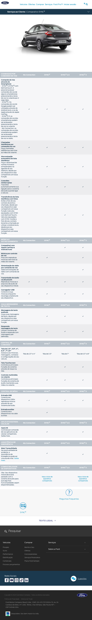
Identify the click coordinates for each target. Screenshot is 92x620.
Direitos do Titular (27, 599)
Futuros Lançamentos (11, 564)
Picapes (6, 547)
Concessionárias (30, 554)
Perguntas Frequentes (69, 499)
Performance (8, 554)
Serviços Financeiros (32, 557)
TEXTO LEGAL (46, 521)
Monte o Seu (29, 547)
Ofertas (27, 551)
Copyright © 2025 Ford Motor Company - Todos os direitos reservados (26, 595)
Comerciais (7, 561)
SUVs (5, 551)
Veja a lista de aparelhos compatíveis (47, 479)
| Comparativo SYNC (26, 11)
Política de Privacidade (11, 599)
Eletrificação (8, 557)
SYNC (23, 512)
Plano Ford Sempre (31, 561)
